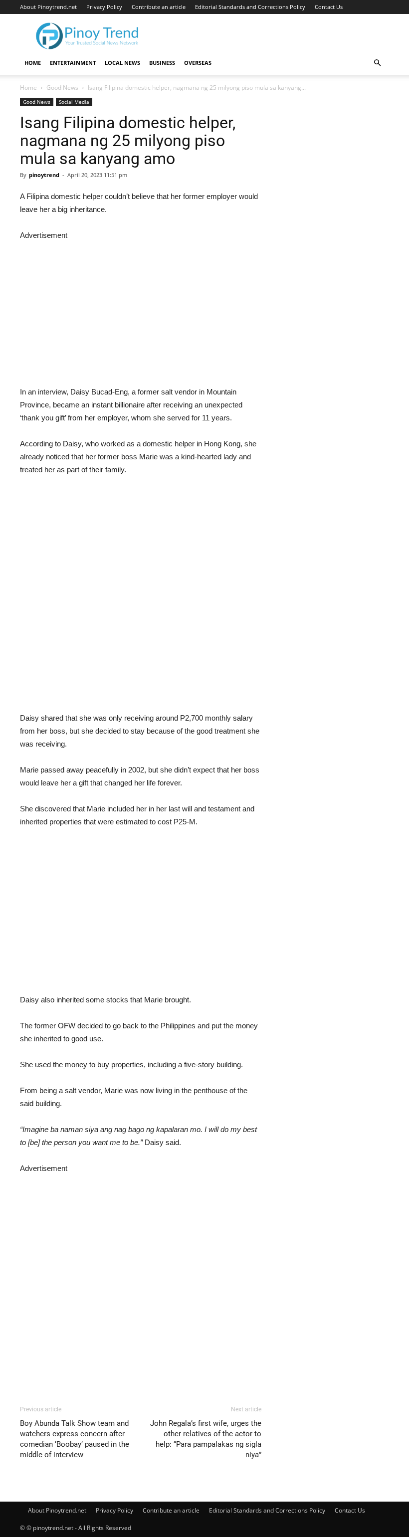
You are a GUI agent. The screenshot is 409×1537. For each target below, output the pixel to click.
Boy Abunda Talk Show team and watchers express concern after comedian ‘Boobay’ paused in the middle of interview (74, 1439)
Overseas (197, 62)
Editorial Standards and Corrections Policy (250, 6)
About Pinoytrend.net (48, 6)
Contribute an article (159, 6)
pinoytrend (44, 175)
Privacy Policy (104, 6)
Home (32, 62)
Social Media (74, 101)
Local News (122, 62)
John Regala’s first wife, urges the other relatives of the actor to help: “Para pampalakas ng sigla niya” (205, 1439)
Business (162, 62)
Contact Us (329, 6)
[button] (377, 63)
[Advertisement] (140, 312)
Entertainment (73, 62)
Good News (62, 87)
